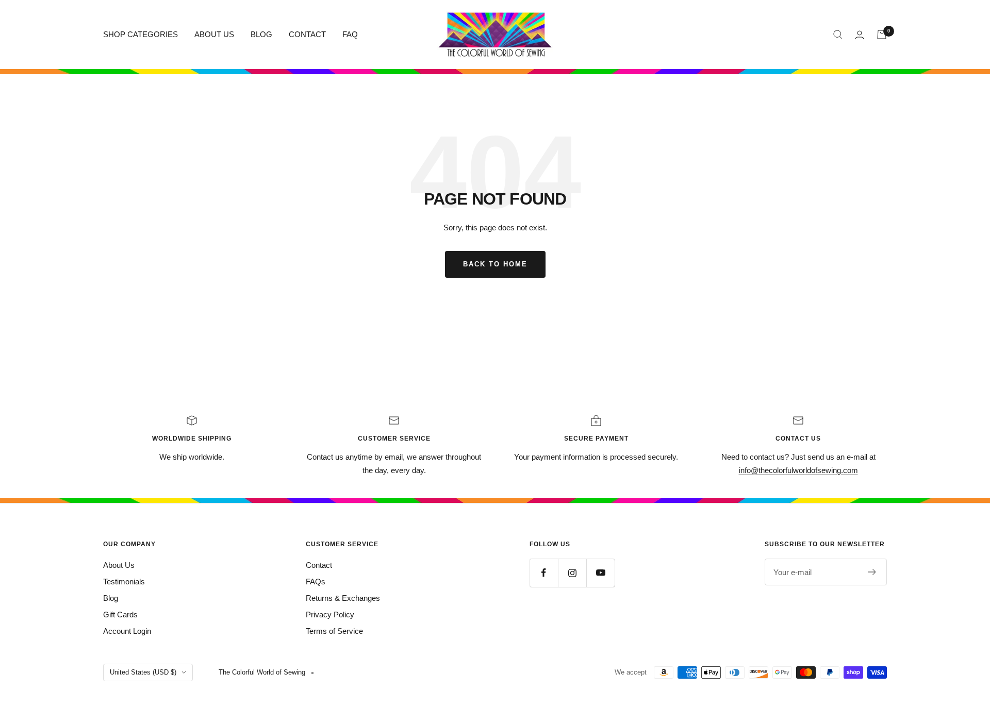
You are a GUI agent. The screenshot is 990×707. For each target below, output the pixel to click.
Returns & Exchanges (343, 598)
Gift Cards (120, 614)
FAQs (315, 581)
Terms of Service (334, 631)
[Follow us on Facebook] (544, 573)
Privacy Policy (330, 614)
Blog (110, 598)
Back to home (495, 264)
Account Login (127, 631)
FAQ (350, 34)
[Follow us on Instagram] (572, 573)
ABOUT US (214, 34)
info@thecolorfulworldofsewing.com (798, 470)
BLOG (261, 34)
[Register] (872, 572)
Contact (319, 565)
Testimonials (124, 581)
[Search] (838, 34)
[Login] (859, 34)
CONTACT (307, 34)
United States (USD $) (143, 672)
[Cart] (882, 34)
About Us (119, 565)
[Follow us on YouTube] (600, 573)
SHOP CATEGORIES (140, 34)
